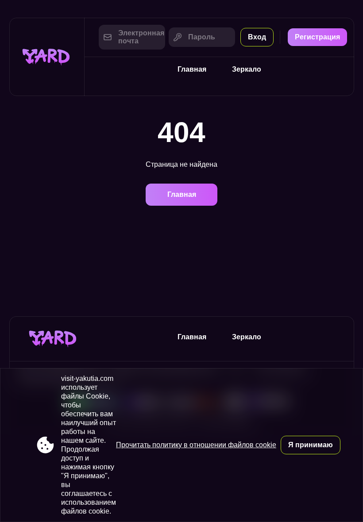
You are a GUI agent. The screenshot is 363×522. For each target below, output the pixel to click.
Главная (192, 69)
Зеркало (246, 69)
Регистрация (317, 37)
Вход (257, 37)
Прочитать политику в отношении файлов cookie (196, 445)
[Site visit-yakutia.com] (47, 57)
